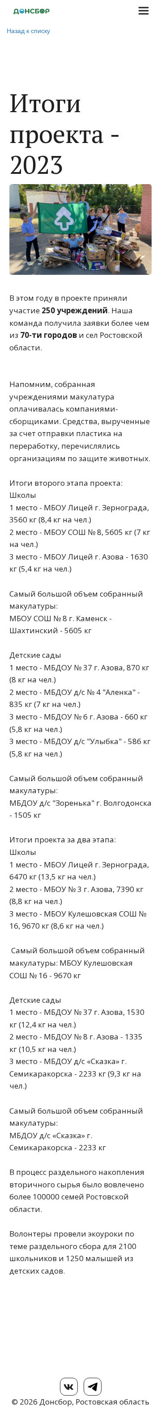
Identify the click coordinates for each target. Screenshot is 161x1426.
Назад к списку (28, 30)
